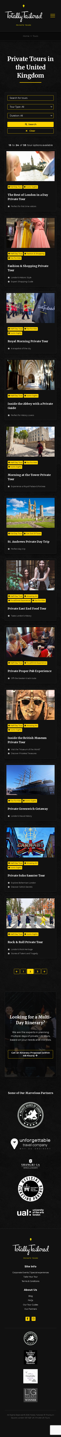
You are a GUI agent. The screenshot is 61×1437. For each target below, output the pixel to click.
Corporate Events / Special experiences (30, 1272)
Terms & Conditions (30, 1281)
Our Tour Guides (30, 1304)
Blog (30, 1296)
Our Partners (30, 1309)
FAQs (30, 1300)
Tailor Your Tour (30, 1277)
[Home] (23, 24)
